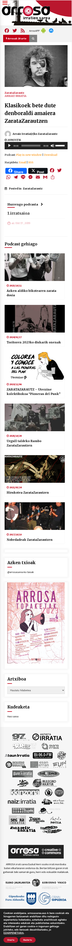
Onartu (10, 939)
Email (22, 162)
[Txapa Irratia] (37, 819)
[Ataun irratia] (17, 755)
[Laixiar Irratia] (59, 792)
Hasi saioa (12, 716)
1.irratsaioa (18, 213)
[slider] (60, 145)
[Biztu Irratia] (61, 755)
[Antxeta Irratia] (47, 736)
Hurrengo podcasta (22, 204)
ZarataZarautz (14, 92)
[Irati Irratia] (23, 782)
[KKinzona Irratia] (25, 792)
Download (50, 155)
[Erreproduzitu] (9, 145)
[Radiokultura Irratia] (23, 810)
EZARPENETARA (14, 933)
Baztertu (27, 939)
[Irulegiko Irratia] (44, 782)
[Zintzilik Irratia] (51, 829)
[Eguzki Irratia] (16, 764)
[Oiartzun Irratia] (53, 801)
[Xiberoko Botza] (55, 819)
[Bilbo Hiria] (43, 755)
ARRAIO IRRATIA (15, 96)
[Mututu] (52, 145)
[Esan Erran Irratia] (39, 764)
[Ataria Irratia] (50, 746)
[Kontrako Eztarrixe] (48, 792)
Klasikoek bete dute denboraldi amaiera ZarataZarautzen (30, 113)
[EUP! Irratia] (59, 764)
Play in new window (29, 155)
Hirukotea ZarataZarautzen (28, 492)
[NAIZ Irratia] (22, 801)
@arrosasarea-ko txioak (20, 572)
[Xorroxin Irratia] (22, 829)
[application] (36, 145)
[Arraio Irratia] (25, 746)
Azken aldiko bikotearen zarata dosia (31, 293)
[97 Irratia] (21, 736)
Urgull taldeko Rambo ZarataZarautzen (24, 443)
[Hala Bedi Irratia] (48, 773)
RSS (30, 162)
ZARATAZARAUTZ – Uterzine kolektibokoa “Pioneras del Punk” (34, 392)
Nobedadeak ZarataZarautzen (30, 539)
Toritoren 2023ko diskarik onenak (34, 342)
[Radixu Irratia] (49, 810)
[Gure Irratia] (22, 773)
